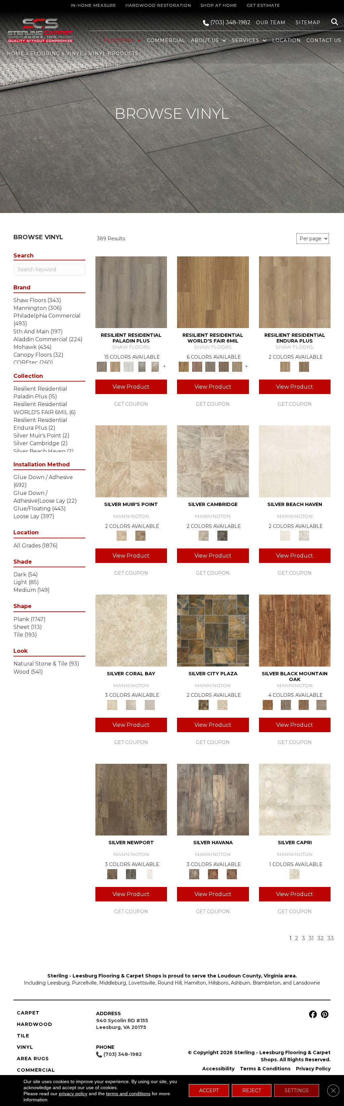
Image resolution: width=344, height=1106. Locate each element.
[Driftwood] (115, 366)
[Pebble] (322, 704)
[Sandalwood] (149, 873)
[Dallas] (223, 366)
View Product (131, 387)
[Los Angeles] (237, 366)
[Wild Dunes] (304, 366)
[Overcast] (149, 704)
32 (320, 938)
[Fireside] (295, 630)
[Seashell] (131, 630)
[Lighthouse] (155, 366)
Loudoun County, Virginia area (257, 976)
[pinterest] (324, 1014)
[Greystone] (222, 535)
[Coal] (286, 704)
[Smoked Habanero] (213, 873)
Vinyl (74, 53)
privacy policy (73, 1093)
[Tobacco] (213, 799)
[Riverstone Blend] (140, 535)
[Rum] (231, 873)
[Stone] (222, 704)
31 (311, 938)
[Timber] (303, 704)
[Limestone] (213, 461)
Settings (297, 1090)
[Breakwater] (295, 461)
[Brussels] (197, 366)
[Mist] (304, 535)
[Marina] (295, 291)
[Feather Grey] (128, 366)
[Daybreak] (131, 704)
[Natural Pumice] (131, 461)
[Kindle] (131, 799)
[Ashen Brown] (131, 291)
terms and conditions (128, 1093)
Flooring (45, 53)
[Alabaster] (295, 799)
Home (15, 53)
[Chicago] (210, 366)
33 (330, 938)
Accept (209, 1090)
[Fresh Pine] (142, 366)
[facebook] (312, 1014)
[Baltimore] (213, 291)
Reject (251, 1090)
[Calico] (213, 630)
